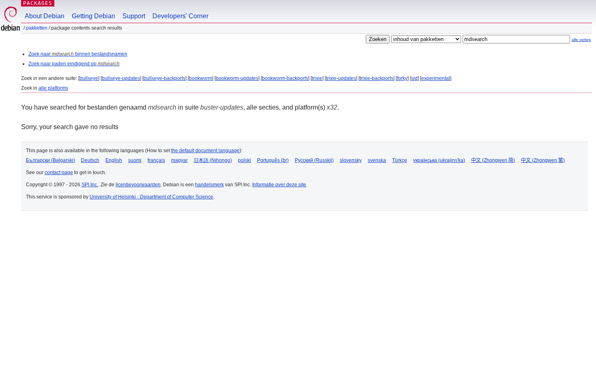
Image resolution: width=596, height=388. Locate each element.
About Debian (44, 16)
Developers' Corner (180, 16)
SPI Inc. (89, 185)
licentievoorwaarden (138, 185)
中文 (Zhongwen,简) (493, 160)
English (113, 160)
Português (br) (273, 160)
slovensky (351, 160)
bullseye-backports (164, 78)
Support (133, 16)
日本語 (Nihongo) (213, 160)
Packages (37, 3)
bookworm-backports (285, 78)
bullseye (88, 78)
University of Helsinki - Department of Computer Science (151, 197)
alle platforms (53, 88)
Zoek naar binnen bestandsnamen (77, 54)
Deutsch (90, 160)
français (156, 160)
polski (244, 160)
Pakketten (36, 28)
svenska (377, 160)
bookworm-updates (237, 78)
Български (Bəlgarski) (50, 160)
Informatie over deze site (279, 185)
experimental (435, 78)
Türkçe (399, 160)
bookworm (200, 78)
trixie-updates (341, 78)
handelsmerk (209, 185)
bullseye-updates (121, 78)
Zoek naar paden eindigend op (74, 64)
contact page (59, 172)
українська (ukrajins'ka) (439, 160)
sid (414, 78)
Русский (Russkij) (314, 160)
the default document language (205, 150)
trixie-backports (376, 78)
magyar (179, 160)
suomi (134, 160)
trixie (317, 78)
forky (402, 78)
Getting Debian (93, 16)
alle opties (581, 39)
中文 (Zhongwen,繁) (543, 160)
